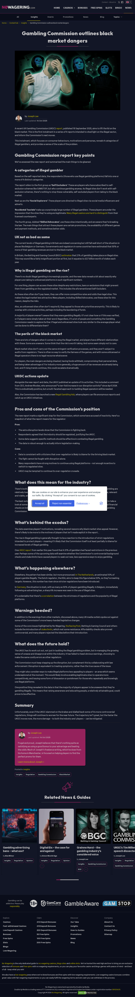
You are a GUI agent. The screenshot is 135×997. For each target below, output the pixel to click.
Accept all (39, 503)
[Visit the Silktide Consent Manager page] (101, 503)
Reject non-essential (61, 503)
